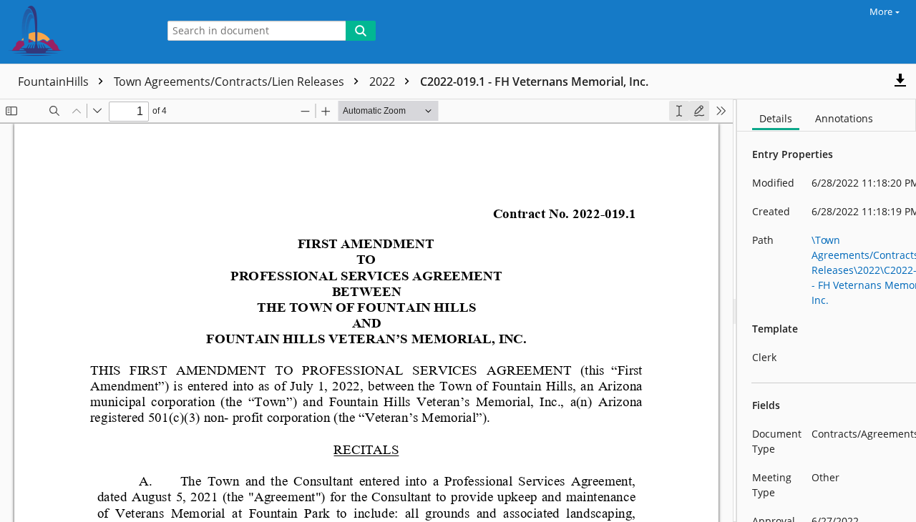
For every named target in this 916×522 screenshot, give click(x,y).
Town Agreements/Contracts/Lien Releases (230, 81)
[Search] (361, 31)
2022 (383, 81)
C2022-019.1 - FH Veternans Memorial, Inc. (534, 81)
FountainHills (55, 81)
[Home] (75, 32)
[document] (826, 310)
